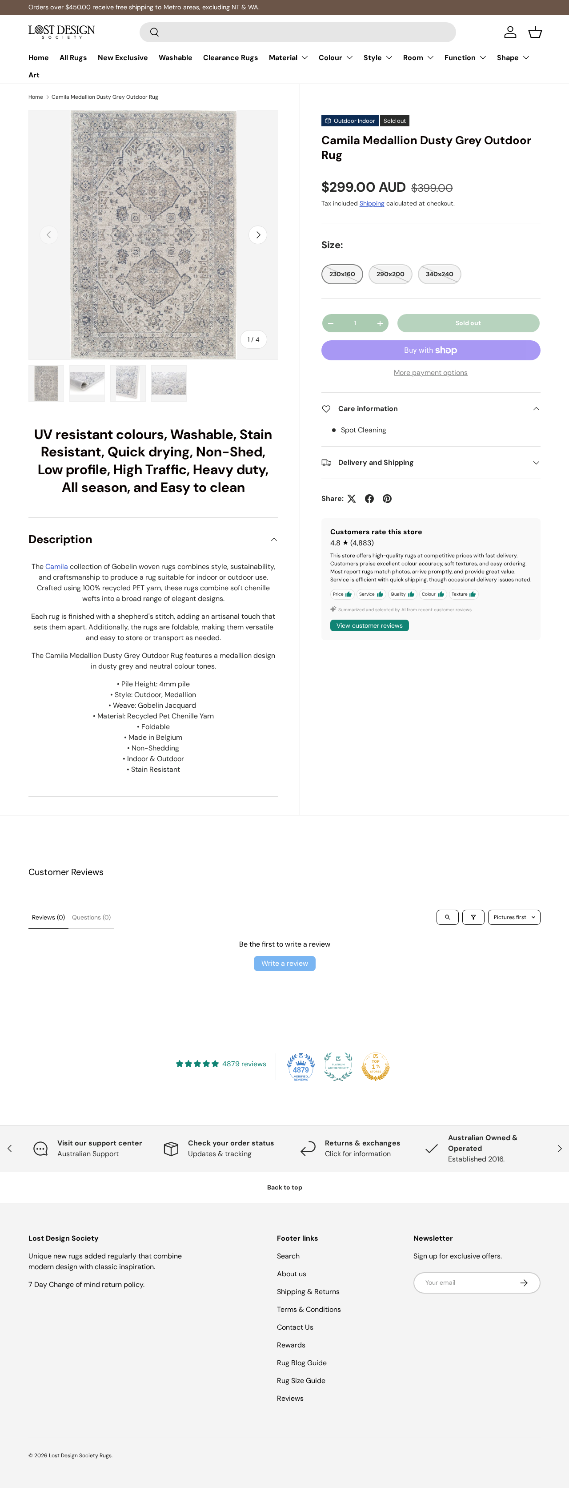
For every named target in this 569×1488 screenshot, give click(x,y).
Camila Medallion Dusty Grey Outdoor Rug (105, 97)
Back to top (284, 1187)
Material (283, 57)
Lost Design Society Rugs (80, 1455)
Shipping (372, 204)
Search (288, 1256)
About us (291, 1273)
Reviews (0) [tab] (48, 917)
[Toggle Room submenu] (430, 57)
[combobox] (298, 32)
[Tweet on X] (352, 499)
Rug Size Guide (301, 1380)
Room (413, 57)
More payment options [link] (431, 372)
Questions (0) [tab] (91, 917)
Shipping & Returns (308, 1291)
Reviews (290, 1398)
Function (460, 57)
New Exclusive (123, 57)
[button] (535, 32)
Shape (508, 57)
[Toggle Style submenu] (389, 57)
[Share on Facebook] (369, 499)
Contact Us (295, 1327)
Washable (175, 57)
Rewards (291, 1345)
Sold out (468, 323)
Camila (57, 566)
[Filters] (473, 917)
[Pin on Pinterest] (387, 499)
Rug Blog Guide (302, 1362)
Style (373, 57)
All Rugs (73, 57)
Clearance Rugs (230, 57)
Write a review (284, 963)
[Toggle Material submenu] (304, 57)
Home (38, 57)
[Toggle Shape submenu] (526, 57)
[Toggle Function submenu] (482, 57)
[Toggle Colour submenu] (349, 57)
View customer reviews (370, 625)
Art (34, 75)
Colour (330, 57)
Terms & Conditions (309, 1309)
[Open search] (448, 917)
